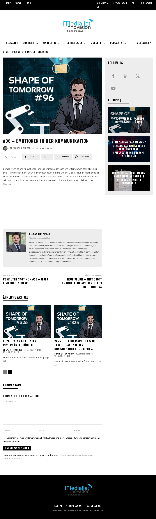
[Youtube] (113, 88)
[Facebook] (113, 76)
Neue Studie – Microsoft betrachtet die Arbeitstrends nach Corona (80, 283)
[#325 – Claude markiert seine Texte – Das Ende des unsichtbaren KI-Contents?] (78, 321)
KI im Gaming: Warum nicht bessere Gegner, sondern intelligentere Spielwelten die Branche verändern (129, 149)
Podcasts (17, 51)
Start (6, 51)
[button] (147, 3)
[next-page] (10, 372)
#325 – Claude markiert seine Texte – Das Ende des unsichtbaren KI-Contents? (75, 345)
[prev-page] (5, 372)
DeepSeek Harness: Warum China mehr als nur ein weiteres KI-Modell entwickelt (129, 178)
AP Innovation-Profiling (91, 510)
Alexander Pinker (20, 148)
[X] (137, 76)
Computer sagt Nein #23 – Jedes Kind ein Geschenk (25, 281)
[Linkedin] (125, 76)
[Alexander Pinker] (6, 148)
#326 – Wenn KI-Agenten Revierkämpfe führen (19, 343)
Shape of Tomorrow (37, 51)
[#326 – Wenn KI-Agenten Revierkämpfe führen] (27, 321)
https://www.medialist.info (39, 238)
